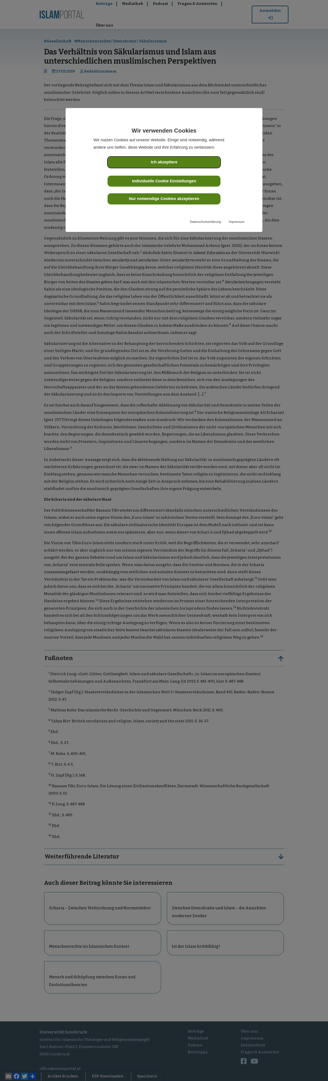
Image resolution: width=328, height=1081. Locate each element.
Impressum (237, 221)
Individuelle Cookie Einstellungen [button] (164, 181)
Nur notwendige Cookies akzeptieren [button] (164, 198)
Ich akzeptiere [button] (164, 162)
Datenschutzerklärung (205, 221)
